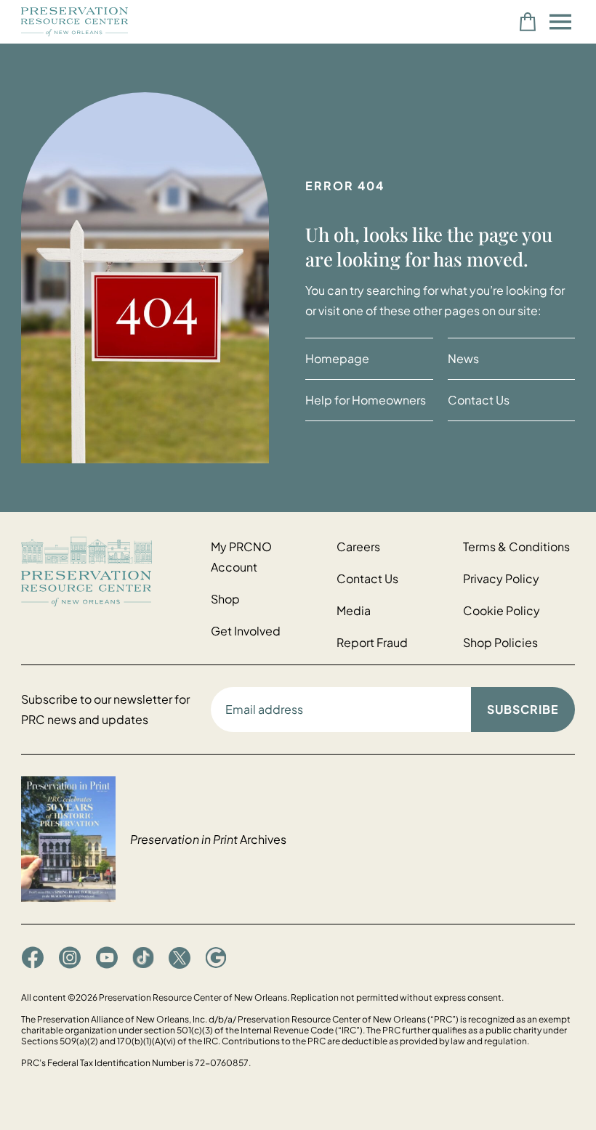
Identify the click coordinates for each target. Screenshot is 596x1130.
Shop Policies (500, 642)
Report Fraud (372, 642)
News (463, 358)
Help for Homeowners (365, 399)
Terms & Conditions (516, 546)
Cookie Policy (501, 610)
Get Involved (246, 630)
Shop (225, 598)
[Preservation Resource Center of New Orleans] (108, 571)
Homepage (337, 358)
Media (354, 610)
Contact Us (479, 399)
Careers (358, 546)
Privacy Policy (501, 578)
